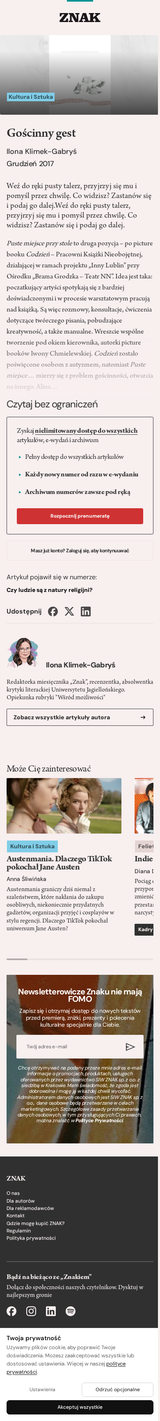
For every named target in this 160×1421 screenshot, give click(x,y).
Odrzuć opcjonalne (118, 1389)
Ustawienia (42, 1389)
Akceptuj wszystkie (80, 1407)
